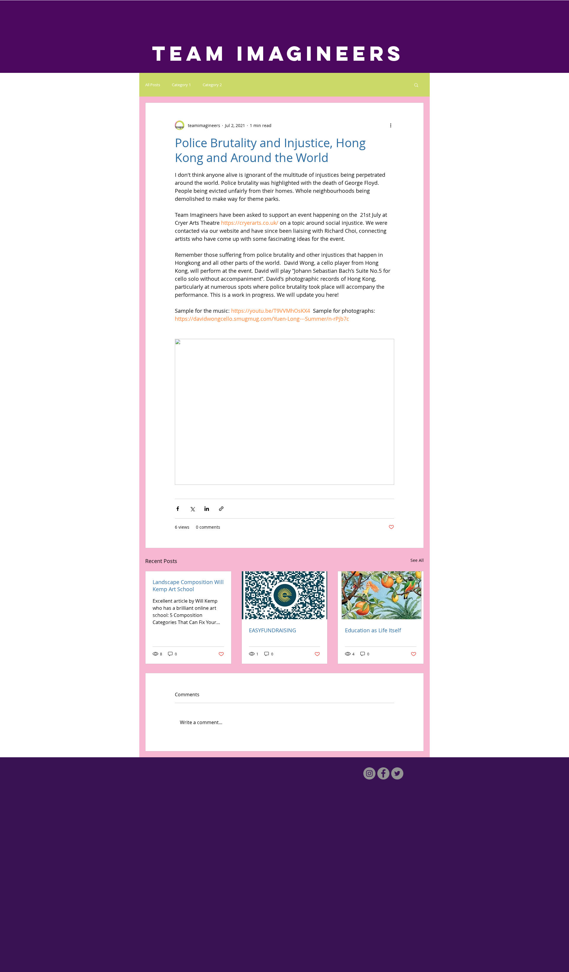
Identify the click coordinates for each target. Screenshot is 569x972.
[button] (416, 84)
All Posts (152, 84)
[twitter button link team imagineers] (397, 773)
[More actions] (390, 125)
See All (417, 560)
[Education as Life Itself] (380, 595)
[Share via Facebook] (177, 508)
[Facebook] (383, 773)
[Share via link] (221, 508)
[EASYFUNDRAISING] (284, 595)
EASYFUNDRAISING (272, 630)
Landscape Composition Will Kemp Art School (188, 585)
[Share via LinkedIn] (207, 508)
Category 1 (181, 84)
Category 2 (212, 84)
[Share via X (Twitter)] (192, 508)
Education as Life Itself (373, 630)
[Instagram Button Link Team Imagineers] (369, 773)
